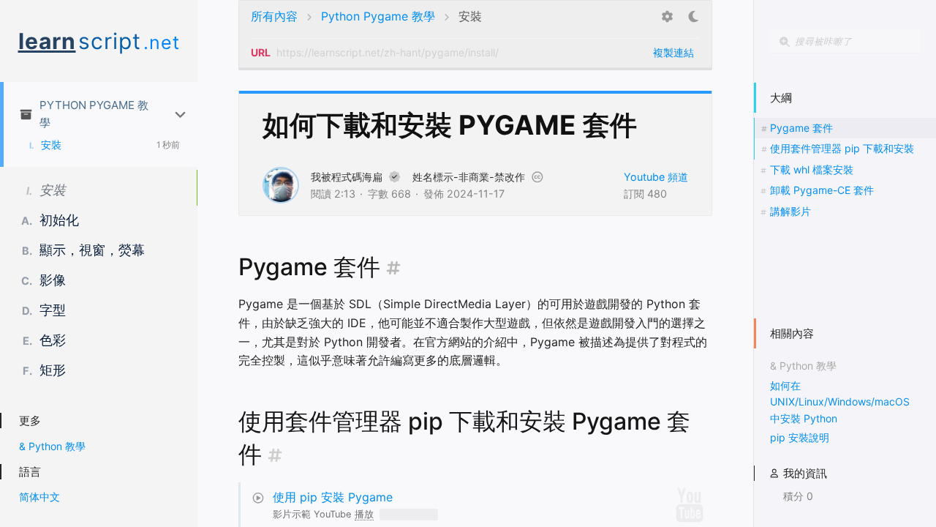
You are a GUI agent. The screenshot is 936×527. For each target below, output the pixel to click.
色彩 (44, 340)
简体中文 (39, 496)
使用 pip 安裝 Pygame (333, 497)
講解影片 (790, 211)
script (99, 41)
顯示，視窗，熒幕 (83, 250)
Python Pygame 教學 (93, 114)
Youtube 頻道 (656, 177)
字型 (44, 310)
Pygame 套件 (801, 128)
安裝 (45, 144)
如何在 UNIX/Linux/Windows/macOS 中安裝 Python (840, 402)
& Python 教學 (52, 446)
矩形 (44, 370)
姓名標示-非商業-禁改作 (468, 177)
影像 (43, 280)
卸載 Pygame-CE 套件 (822, 190)
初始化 (50, 220)
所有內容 (274, 16)
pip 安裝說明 (799, 437)
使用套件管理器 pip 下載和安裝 (842, 148)
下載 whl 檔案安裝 (811, 169)
